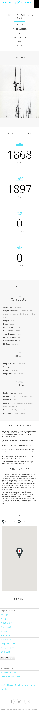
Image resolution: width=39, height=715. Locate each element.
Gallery (19, 25)
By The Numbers (20, 29)
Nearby (19, 46)
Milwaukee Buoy (7, 681)
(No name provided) (8, 672)
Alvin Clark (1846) (7, 623)
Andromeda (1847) (8, 627)
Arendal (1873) (6, 631)
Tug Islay (4, 689)
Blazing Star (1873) (8, 648)
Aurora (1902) (6, 639)
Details (19, 33)
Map (19, 42)
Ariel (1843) (5, 635)
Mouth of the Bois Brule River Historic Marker (18, 685)
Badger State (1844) (8, 644)
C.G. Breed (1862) (7, 652)
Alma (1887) (5, 619)
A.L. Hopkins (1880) (8, 615)
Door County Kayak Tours (10, 677)
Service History (19, 37)
